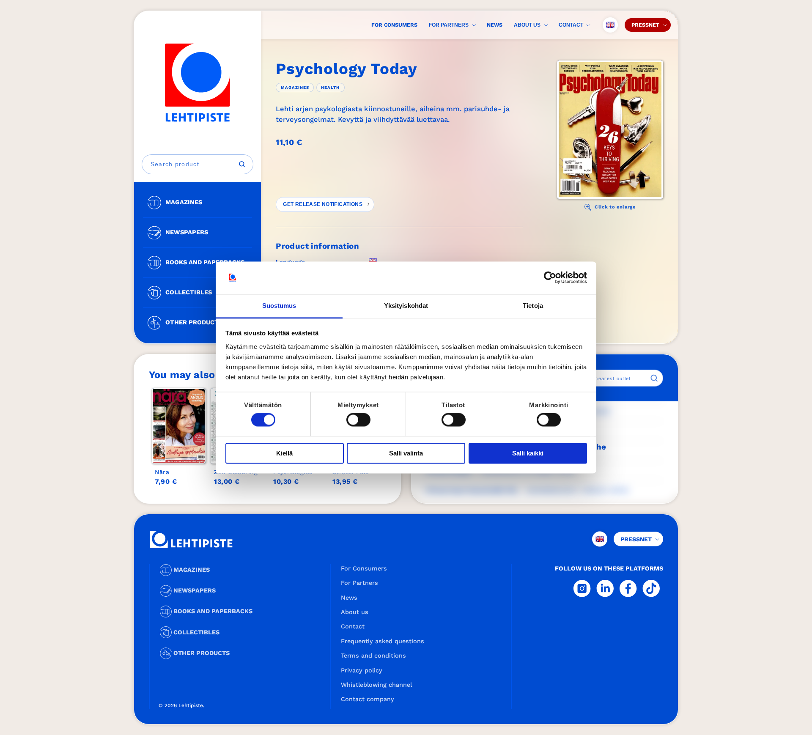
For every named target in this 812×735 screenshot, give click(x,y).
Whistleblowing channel (376, 684)
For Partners (449, 25)
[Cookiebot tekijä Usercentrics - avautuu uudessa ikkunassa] (550, 278)
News (494, 25)
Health (330, 87)
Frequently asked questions (382, 641)
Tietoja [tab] (533, 305)
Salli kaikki (527, 453)
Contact (571, 25)
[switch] (358, 420)
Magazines (295, 87)
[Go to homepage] (197, 83)
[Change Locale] (610, 25)
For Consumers (394, 25)
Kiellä (284, 453)
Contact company (367, 699)
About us (527, 25)
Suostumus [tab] (279, 305)
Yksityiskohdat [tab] (406, 305)
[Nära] (179, 425)
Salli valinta (406, 453)
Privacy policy (361, 670)
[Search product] (242, 164)
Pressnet (645, 25)
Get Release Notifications (322, 204)
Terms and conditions (373, 655)
